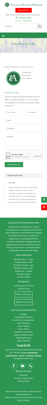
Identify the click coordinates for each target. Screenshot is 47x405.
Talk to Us (23, 345)
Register (27, 21)
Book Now (23, 10)
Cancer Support (24, 326)
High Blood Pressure (23, 338)
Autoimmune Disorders (24, 317)
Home (7, 67)
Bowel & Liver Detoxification (23, 320)
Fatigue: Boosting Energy (23, 335)
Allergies (23, 314)
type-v (29, 78)
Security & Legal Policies (23, 378)
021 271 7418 (26, 302)
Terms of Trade (23, 381)
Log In (18, 21)
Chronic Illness (23, 329)
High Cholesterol (23, 341)
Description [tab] (14, 175)
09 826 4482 (25, 17)
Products (15, 67)
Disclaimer (23, 375)
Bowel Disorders (23, 323)
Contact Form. (30, 202)
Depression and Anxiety (23, 332)
